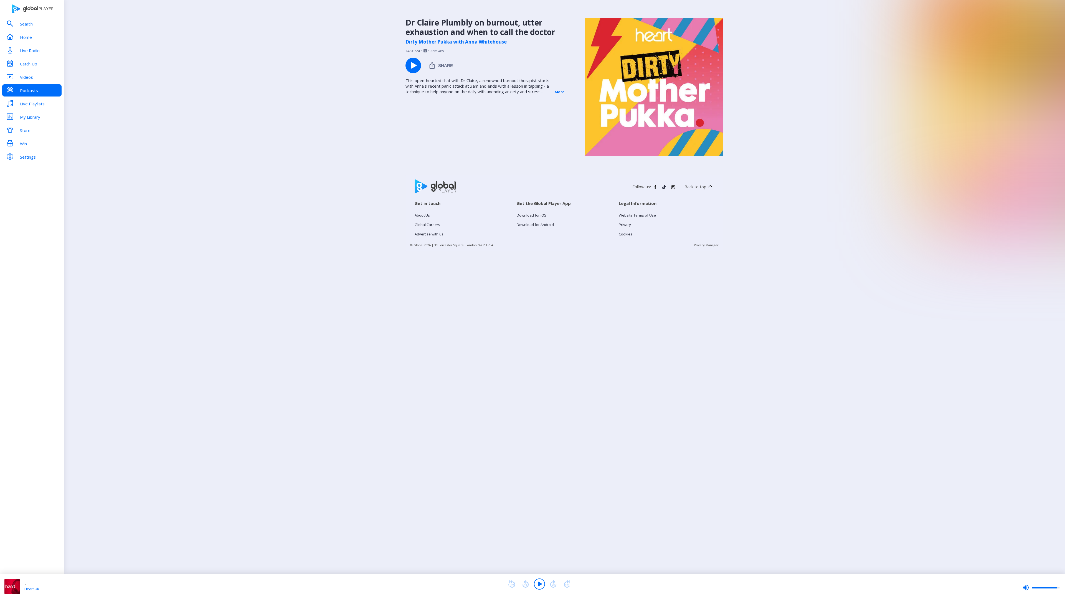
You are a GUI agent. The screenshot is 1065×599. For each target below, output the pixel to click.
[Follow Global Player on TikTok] (664, 189)
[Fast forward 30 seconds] (553, 584)
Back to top (695, 186)
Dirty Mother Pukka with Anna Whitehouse (456, 42)
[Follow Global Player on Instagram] (673, 189)
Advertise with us (429, 234)
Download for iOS (531, 215)
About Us (422, 215)
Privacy (625, 224)
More (559, 91)
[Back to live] (567, 584)
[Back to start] (511, 584)
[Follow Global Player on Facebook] (655, 189)
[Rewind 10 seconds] (525, 584)
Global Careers (427, 224)
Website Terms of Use (637, 215)
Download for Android (535, 224)
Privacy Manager (706, 245)
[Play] (539, 584)
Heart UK (31, 588)
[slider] (1041, 587)
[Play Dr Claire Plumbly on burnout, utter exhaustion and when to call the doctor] (413, 65)
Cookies (625, 234)
